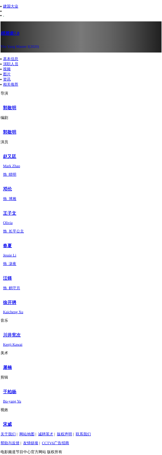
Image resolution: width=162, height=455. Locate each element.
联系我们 (83, 434)
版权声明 (64, 434)
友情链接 (30, 443)
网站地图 (26, 434)
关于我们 (8, 434)
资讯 (7, 79)
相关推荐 (10, 84)
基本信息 (10, 59)
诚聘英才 (45, 434)
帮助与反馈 (10, 443)
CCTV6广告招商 (55, 443)
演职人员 (10, 64)
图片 (7, 74)
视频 (7, 69)
